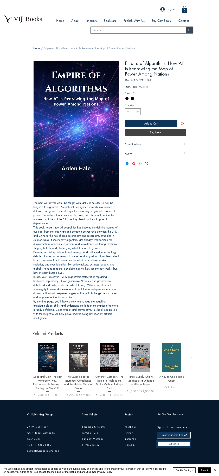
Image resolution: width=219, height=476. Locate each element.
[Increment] (138, 112)
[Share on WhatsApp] (140, 164)
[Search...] (189, 30)
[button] (185, 9)
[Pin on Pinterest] (134, 164)
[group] (109, 370)
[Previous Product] (28, 357)
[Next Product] (191, 357)
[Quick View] (47, 357)
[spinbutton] (133, 112)
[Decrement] (127, 112)
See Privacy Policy (102, 471)
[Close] (215, 470)
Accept (204, 470)
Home (36, 48)
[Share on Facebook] (127, 164)
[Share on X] (147, 164)
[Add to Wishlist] (182, 123)
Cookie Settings (184, 470)
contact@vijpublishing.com (43, 450)
